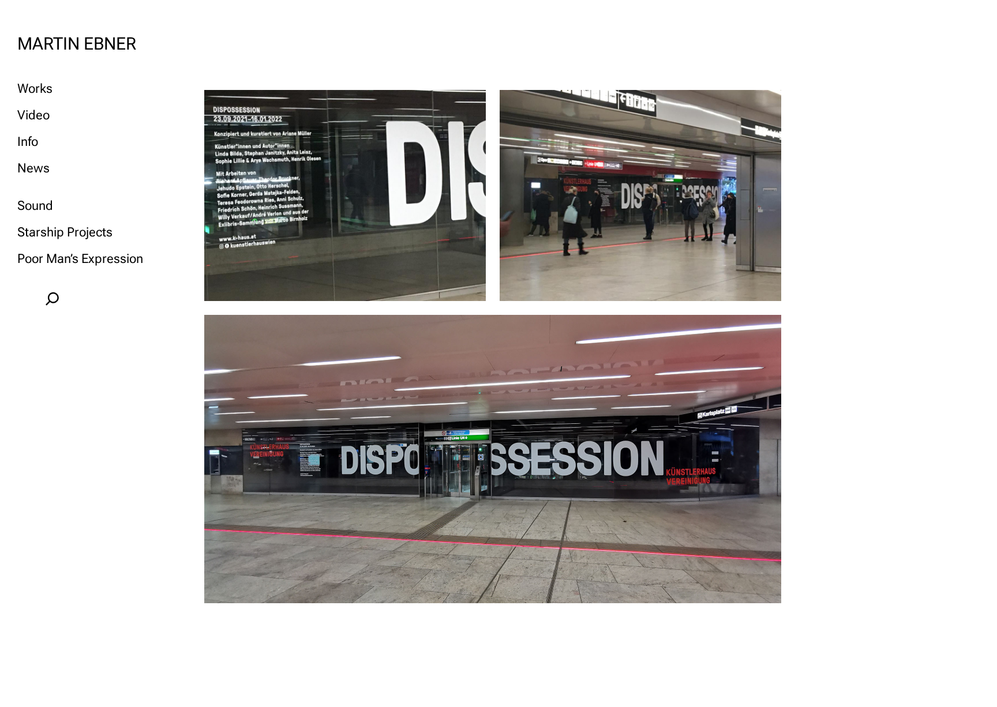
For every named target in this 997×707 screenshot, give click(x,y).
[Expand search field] (52, 298)
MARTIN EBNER (76, 43)
